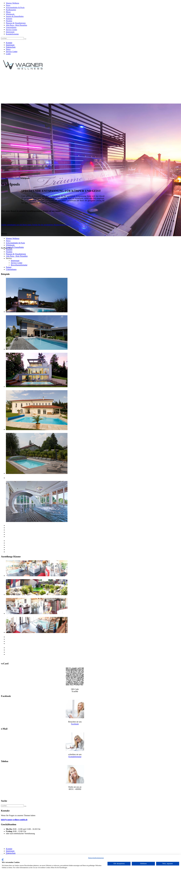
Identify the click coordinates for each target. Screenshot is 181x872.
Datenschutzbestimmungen (96, 858)
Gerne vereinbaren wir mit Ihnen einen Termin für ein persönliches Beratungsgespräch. (35, 225)
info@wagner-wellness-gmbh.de (14, 820)
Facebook (75, 724)
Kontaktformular (74, 757)
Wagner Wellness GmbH (10, 178)
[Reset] (25, 806)
